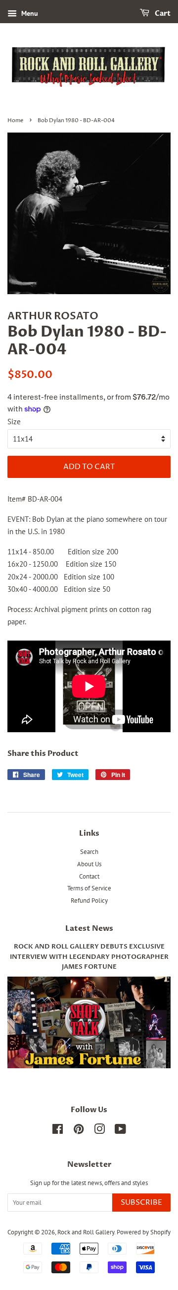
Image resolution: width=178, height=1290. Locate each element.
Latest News (89, 928)
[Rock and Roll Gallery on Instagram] (99, 1131)
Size (14, 421)
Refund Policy (89, 900)
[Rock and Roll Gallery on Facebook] (57, 1131)
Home (15, 120)
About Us (89, 864)
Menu (28, 13)
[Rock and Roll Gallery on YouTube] (120, 1131)
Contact (89, 876)
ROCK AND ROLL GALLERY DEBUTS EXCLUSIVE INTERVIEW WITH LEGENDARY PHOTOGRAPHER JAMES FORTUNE (89, 956)
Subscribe (141, 1202)
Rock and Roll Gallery (85, 1232)
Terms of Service (89, 888)
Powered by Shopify (144, 1232)
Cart (162, 13)
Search (89, 852)
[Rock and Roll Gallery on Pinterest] (78, 1131)
